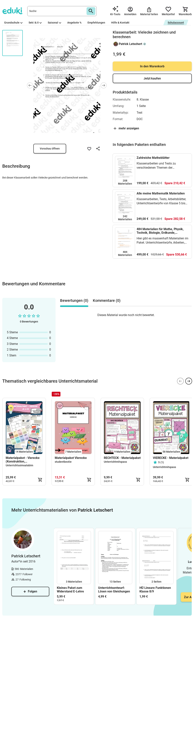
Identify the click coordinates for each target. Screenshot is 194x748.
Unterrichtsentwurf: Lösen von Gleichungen (114, 589)
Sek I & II (34, 22)
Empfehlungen (96, 22)
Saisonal (53, 22)
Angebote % (74, 22)
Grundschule (12, 22)
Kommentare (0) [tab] (106, 300)
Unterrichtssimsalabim (19, 465)
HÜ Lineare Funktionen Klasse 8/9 (155, 589)
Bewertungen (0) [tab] (74, 300)
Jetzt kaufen (152, 78)
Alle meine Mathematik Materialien (161, 193)
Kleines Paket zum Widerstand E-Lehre (70, 589)
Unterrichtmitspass (115, 461)
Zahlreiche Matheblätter (153, 158)
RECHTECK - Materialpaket (122, 458)
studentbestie (63, 461)
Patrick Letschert (130, 44)
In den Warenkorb (152, 66)
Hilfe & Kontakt (120, 22)
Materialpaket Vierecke (71, 458)
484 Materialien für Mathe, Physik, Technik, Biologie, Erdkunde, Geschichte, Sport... (160, 230)
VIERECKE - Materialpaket (170, 458)
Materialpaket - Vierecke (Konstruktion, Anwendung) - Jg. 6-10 (23, 459)
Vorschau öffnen (50, 148)
